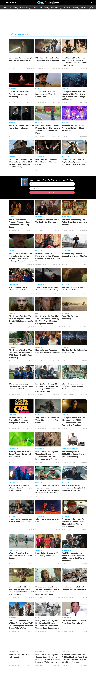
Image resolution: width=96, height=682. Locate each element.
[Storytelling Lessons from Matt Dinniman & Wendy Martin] (74, 371)
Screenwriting (25, 7)
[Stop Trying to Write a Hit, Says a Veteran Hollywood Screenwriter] (21, 439)
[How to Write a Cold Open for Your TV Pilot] (48, 676)
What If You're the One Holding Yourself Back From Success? (20, 555)
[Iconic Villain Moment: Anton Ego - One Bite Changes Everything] (21, 80)
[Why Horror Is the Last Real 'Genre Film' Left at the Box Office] (48, 405)
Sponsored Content (69, 462)
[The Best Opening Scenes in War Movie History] (74, 275)
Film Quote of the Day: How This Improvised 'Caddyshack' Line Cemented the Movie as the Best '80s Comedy (47, 490)
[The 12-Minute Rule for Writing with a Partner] (21, 275)
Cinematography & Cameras (41, 7)
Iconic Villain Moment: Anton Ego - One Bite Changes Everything (21, 94)
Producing (65, 122)
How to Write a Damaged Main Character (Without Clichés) (46, 161)
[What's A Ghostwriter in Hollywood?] (21, 642)
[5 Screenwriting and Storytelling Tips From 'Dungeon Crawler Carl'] (21, 405)
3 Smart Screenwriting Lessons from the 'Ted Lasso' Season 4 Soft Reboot (21, 386)
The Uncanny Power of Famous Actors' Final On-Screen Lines (46, 94)
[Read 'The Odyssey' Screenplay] (74, 304)
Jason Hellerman (41, 102)
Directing (15, 7)
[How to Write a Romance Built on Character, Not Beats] (48, 338)
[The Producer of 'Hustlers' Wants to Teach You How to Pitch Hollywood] (21, 473)
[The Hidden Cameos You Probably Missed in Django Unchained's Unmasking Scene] (21, 207)
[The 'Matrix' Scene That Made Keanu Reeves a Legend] (21, 113)
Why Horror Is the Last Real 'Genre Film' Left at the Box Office (47, 420)
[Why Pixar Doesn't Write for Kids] (48, 507)
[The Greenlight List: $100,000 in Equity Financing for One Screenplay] (74, 439)
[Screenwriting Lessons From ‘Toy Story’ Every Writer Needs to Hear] (74, 676)
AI (7, 7)
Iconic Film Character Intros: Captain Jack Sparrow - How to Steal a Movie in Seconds (74, 161)
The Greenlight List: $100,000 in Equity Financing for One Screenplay (74, 454)
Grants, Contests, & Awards (70, 448)
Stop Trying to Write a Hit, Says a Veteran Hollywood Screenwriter (20, 454)
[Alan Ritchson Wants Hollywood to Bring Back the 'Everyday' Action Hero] (74, 473)
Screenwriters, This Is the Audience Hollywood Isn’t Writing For (73, 128)
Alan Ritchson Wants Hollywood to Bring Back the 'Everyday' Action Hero (74, 487)
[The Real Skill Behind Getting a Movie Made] (74, 338)
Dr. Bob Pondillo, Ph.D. (43, 68)
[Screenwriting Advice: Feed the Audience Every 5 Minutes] (74, 241)
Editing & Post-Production (71, 7)
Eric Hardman (14, 102)
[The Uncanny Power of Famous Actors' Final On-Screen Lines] (48, 79)
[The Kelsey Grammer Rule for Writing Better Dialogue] (48, 207)
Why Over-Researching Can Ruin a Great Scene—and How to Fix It (74, 222)
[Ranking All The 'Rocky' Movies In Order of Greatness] (21, 676)
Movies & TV (86, 7)
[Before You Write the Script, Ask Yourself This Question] (21, 45)
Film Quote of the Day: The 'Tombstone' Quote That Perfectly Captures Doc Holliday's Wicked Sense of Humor (20, 258)
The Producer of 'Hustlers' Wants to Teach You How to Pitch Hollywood (20, 487)
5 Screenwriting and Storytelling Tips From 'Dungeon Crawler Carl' (18, 420)
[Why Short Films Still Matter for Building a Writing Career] (48, 45)
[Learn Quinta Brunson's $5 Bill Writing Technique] (48, 541)
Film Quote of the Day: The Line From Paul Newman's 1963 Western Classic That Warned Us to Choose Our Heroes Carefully (46, 626)
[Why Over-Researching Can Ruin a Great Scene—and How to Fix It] (74, 207)
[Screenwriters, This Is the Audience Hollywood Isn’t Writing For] (74, 113)
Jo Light (13, 68)
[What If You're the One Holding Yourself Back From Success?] (21, 541)
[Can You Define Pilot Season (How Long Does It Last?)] (74, 608)
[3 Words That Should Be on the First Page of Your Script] (48, 275)
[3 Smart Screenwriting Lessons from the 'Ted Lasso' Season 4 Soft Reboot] (21, 371)
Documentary (56, 7)
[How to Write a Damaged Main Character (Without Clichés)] (48, 147)
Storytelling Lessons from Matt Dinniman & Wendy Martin (73, 386)
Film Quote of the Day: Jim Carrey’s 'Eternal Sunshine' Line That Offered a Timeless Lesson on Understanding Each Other (47, 659)
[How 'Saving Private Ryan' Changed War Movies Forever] (74, 574)
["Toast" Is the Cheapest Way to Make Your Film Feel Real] (21, 507)
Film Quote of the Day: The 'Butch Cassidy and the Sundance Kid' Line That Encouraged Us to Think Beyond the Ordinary (46, 456)
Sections (10, 2)
